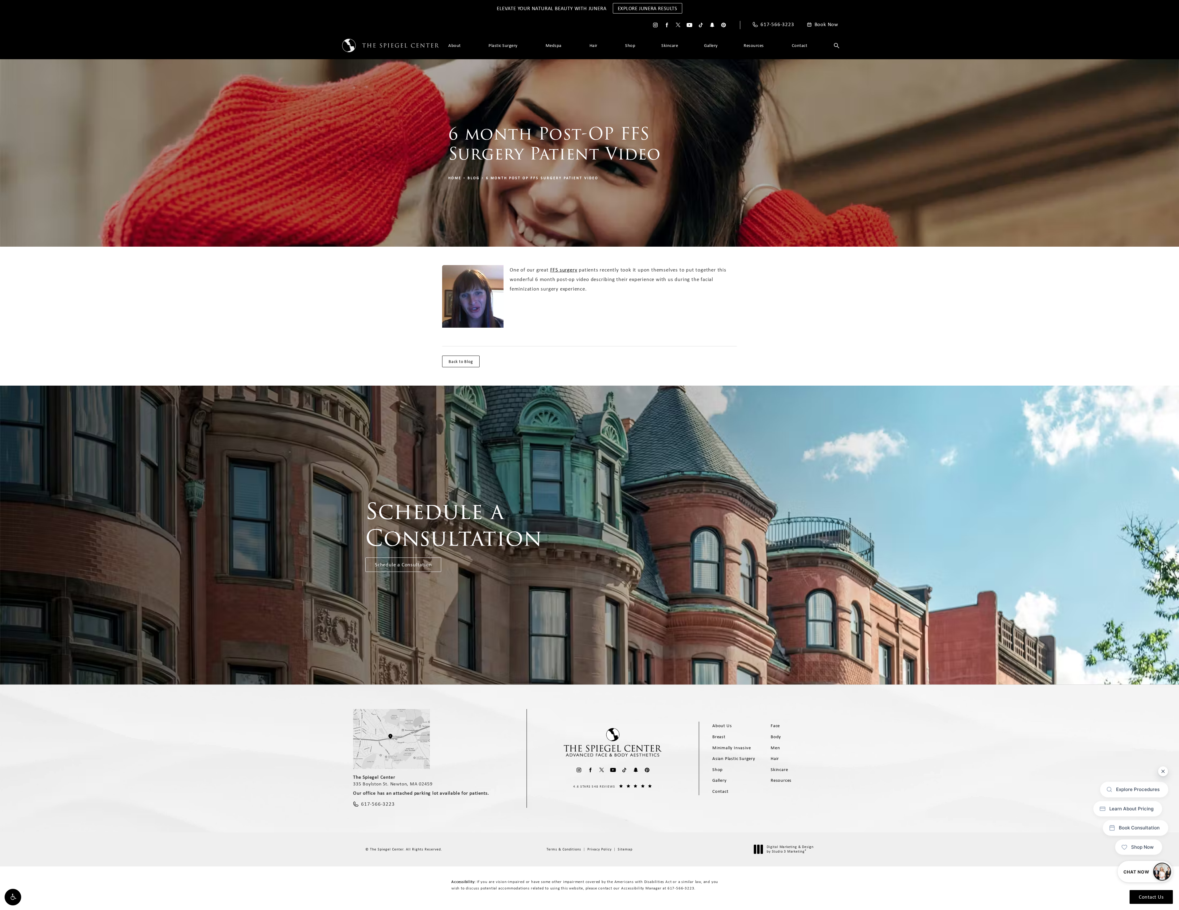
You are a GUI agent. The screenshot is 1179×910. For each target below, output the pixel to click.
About (454, 45)
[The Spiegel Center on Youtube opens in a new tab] (689, 25)
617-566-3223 (681, 888)
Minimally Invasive (731, 748)
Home (454, 177)
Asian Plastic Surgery (733, 758)
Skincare (669, 45)
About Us (722, 726)
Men (775, 748)
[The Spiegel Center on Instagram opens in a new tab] (655, 25)
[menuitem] (655, 25)
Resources (754, 45)
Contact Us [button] (1151, 896)
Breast (719, 737)
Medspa (554, 45)
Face (775, 726)
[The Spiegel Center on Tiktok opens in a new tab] (701, 25)
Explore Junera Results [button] (647, 8)
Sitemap (625, 849)
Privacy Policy (599, 849)
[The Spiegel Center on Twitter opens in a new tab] (678, 25)
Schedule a (453, 524)
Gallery (711, 45)
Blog (474, 177)
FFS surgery (564, 269)
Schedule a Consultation (403, 564)
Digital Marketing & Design (790, 849)
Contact (799, 45)
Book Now (826, 24)
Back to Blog (461, 361)
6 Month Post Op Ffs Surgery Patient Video (542, 177)
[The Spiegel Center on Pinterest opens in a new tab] (723, 25)
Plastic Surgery (503, 45)
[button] (13, 897)
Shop (630, 45)
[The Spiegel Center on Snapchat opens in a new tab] (712, 25)
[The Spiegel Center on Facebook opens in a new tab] (667, 25)
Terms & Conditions (564, 849)
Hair (593, 45)
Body (776, 737)
